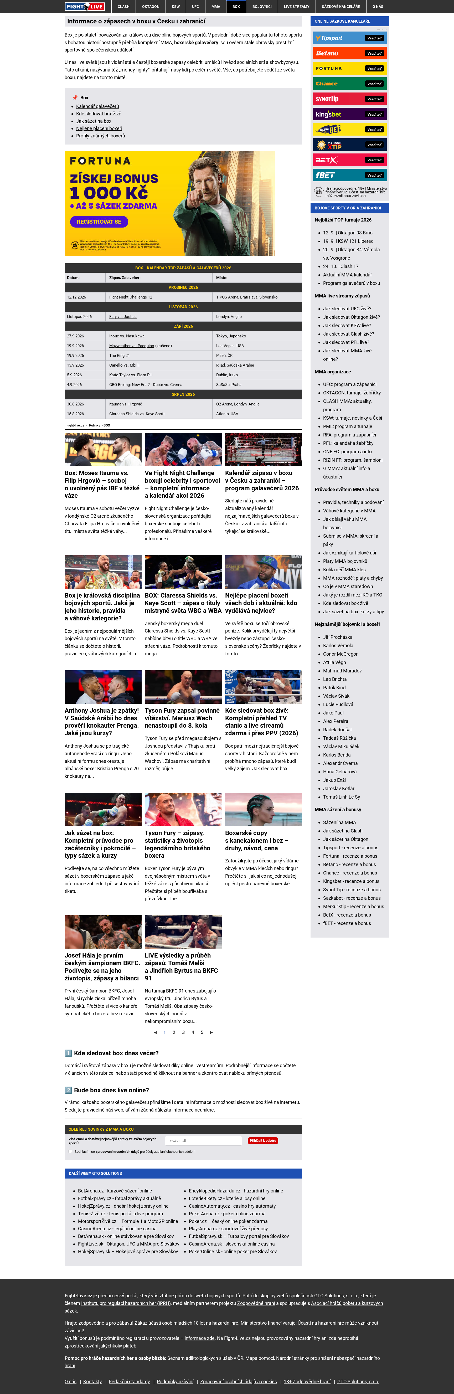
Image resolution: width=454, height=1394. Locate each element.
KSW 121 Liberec (355, 241)
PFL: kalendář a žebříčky (348, 443)
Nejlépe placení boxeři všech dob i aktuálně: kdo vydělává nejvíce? (261, 603)
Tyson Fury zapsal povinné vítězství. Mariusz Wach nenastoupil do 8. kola (182, 718)
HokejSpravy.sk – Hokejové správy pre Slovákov (128, 1251)
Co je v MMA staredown (348, 586)
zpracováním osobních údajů (117, 1152)
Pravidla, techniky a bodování (353, 502)
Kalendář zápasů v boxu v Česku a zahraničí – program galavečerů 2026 (262, 480)
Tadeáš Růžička (339, 738)
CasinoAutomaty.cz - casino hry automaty (232, 1206)
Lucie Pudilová (338, 704)
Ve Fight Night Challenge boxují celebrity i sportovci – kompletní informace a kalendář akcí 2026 (182, 484)
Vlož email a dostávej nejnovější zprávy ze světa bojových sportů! (112, 1141)
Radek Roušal (337, 729)
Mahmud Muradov (342, 670)
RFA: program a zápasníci (349, 435)
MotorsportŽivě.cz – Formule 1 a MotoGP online (128, 1221)
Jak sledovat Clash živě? (348, 334)
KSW (176, 6)
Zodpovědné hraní (256, 1303)
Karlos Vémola (338, 645)
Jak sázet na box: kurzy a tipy (353, 611)
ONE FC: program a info (347, 451)
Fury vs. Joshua (123, 316)
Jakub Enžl (334, 780)
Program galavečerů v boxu (351, 283)
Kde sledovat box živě (98, 113)
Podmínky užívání (175, 1381)
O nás (378, 6)
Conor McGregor (340, 654)
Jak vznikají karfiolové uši (349, 552)
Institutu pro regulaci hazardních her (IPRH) (126, 1303)
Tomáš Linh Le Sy (341, 797)
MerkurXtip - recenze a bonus (353, 906)
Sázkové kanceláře (341, 6)
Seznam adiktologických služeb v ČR (205, 1358)
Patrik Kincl (334, 687)
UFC (195, 6)
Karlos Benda (337, 755)
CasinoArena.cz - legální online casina (117, 1228)
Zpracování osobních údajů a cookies (238, 1381)
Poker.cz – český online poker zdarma (228, 1221)
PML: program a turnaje (347, 426)
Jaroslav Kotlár (338, 788)
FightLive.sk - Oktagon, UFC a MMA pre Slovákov (128, 1244)
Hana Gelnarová (340, 771)
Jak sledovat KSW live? (347, 325)
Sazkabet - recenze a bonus (352, 898)
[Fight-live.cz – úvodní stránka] (85, 6)
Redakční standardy (129, 1381)
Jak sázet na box (93, 121)
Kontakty (92, 1381)
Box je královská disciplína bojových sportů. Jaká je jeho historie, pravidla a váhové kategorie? (102, 607)
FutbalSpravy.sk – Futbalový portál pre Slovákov (239, 1236)
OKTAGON (150, 6)
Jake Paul (333, 713)
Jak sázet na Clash (343, 831)
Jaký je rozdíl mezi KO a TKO (352, 595)
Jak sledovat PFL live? (346, 342)
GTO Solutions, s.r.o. (358, 1381)
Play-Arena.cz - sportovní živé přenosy (228, 1228)
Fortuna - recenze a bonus (350, 856)
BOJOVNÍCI (262, 6)
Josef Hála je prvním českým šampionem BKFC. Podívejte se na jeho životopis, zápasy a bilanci (103, 967)
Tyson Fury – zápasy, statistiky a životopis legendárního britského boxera (177, 844)
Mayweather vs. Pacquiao (131, 345)
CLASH (124, 6)
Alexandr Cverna (340, 763)
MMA (215, 6)
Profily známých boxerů (100, 135)
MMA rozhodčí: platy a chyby (353, 578)
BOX (236, 6)
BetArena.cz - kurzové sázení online (115, 1191)
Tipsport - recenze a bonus (350, 847)
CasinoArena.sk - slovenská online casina (232, 1244)
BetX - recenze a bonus (347, 915)
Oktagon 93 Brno (355, 232)
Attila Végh (334, 662)
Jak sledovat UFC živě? (347, 308)
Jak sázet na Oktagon (345, 839)
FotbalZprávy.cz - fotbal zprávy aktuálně (119, 1198)
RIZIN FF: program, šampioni (353, 460)
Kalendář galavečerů (97, 106)
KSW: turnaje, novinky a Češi (352, 418)
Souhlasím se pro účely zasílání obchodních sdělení (135, 1152)
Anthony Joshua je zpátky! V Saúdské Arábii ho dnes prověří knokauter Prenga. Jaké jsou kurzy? (102, 722)
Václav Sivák (336, 696)
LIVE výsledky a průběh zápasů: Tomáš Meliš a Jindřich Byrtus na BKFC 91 (181, 967)
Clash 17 (349, 266)
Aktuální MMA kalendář (347, 274)
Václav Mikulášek (341, 746)
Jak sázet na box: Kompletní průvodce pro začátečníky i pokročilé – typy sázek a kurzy (100, 844)
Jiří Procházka (338, 637)
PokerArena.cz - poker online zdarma (227, 1213)
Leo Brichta (335, 679)
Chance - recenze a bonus (350, 873)
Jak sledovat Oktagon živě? (351, 317)
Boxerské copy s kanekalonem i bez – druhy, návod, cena (256, 840)
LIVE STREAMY (296, 6)
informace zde (200, 1338)
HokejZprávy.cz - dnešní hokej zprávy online (123, 1206)
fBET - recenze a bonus (347, 923)
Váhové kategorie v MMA (349, 510)
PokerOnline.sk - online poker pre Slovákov (233, 1251)
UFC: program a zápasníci (349, 384)
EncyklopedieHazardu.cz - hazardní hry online (236, 1191)
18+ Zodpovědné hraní (307, 1381)
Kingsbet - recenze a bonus (351, 881)
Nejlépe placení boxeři (99, 128)
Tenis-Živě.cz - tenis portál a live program (120, 1213)
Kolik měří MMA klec (344, 569)
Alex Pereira (335, 721)
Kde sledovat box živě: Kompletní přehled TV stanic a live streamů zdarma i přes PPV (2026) (261, 722)
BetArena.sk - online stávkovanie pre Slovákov (126, 1236)
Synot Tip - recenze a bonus (352, 889)
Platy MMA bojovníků (345, 561)
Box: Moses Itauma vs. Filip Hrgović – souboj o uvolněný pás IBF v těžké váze (102, 484)
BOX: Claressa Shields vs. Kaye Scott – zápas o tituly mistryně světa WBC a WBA (183, 603)
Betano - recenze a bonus (349, 864)
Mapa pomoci (259, 1358)
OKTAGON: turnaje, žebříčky (352, 392)
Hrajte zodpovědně (84, 1323)
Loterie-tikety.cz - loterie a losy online (227, 1198)
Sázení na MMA (339, 822)
